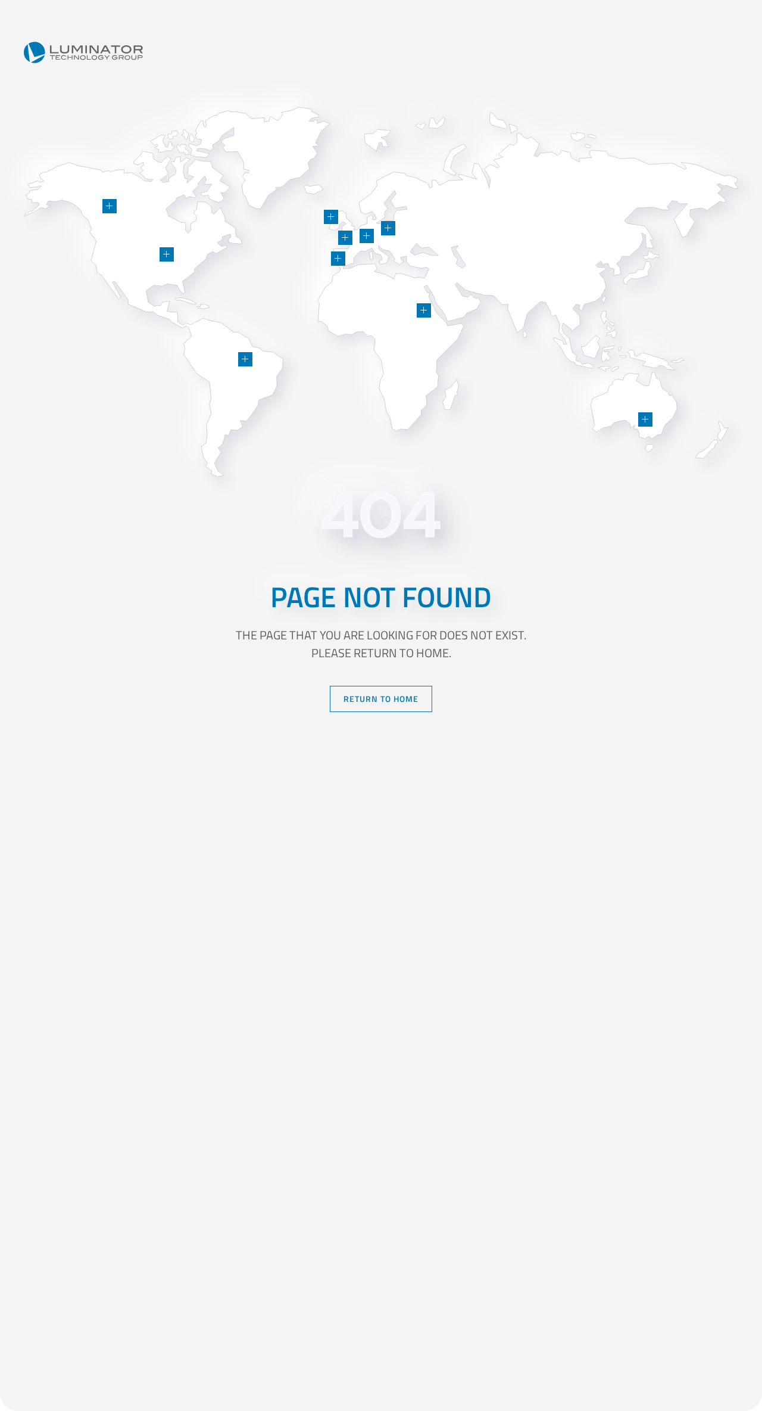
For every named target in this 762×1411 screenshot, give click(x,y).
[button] (167, 254)
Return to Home (381, 698)
